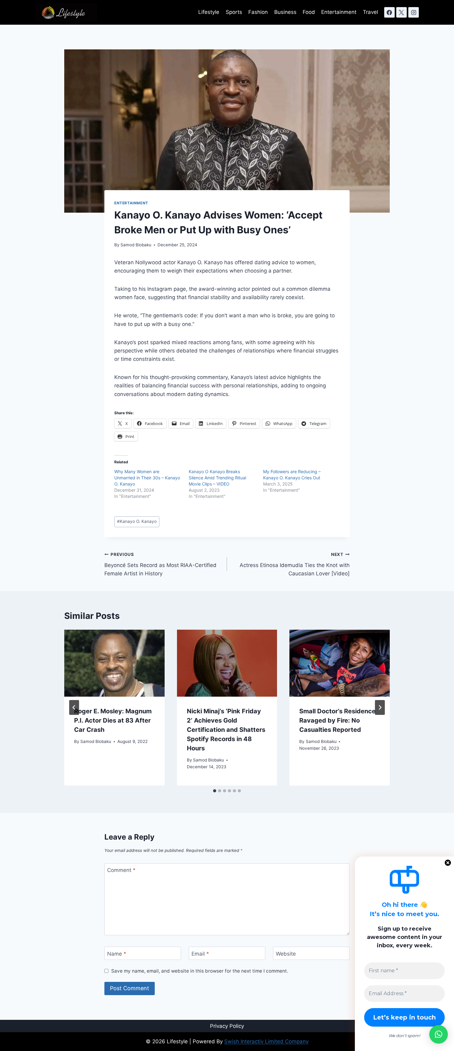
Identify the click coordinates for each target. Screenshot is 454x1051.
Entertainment (338, 12)
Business (285, 12)
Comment (121, 870)
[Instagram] (413, 12)
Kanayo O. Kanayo (137, 521)
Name (116, 953)
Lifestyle (208, 12)
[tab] (214, 790)
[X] (401, 12)
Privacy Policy (227, 1026)
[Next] (380, 707)
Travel (370, 12)
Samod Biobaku (135, 244)
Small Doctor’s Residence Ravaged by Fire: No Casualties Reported (337, 720)
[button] (438, 1034)
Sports (234, 12)
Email (200, 953)
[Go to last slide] (74, 707)
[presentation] (114, 663)
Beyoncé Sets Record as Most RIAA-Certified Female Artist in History (160, 564)
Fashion (258, 12)
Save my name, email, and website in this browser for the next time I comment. (199, 971)
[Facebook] (389, 12)
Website (286, 953)
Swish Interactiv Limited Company (266, 1041)
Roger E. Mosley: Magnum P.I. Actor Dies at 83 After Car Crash (113, 720)
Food (309, 12)
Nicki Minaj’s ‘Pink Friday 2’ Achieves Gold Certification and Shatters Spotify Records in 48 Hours (226, 729)
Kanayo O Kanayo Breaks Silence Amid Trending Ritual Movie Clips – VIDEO (217, 477)
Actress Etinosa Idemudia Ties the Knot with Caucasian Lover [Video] (295, 564)
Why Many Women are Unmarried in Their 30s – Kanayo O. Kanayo (147, 477)
